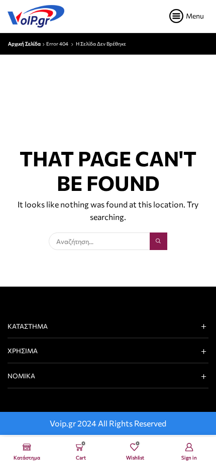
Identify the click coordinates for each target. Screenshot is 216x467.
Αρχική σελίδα (24, 44)
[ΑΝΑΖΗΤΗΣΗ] (158, 241)
